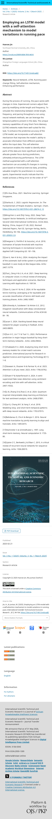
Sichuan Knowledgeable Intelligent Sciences (24, 713)
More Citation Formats (14, 618)
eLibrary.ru (24, 763)
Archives (14, 9)
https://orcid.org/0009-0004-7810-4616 (18, 54)
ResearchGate (26, 760)
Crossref (33, 763)
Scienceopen (34, 765)
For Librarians (9, 696)
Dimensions (29, 768)
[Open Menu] (2, 2)
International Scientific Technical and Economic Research (22, 783)
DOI (39, 763)
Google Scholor (12, 760)
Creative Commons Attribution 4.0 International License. (20, 788)
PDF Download (12, 531)
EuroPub (34, 771)
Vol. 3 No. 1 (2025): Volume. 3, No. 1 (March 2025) (22, 11)
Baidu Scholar (21, 765)
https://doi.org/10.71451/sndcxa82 (23, 73)
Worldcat (19, 768)
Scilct (15, 763)
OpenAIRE (24, 771)
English (7, 675)
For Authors (8, 692)
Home (5, 9)
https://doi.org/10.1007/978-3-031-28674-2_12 (23, 209)
